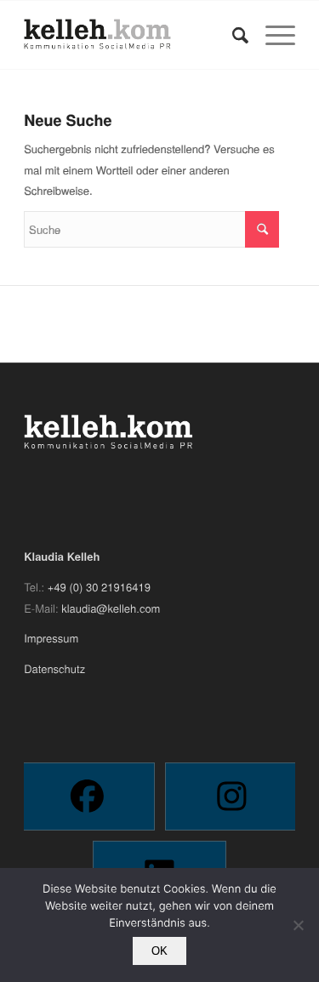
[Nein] (297, 924)
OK (159, 951)
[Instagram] (232, 796)
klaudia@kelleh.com (110, 608)
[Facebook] (87, 796)
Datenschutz (54, 668)
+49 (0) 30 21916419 (99, 587)
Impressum (51, 638)
